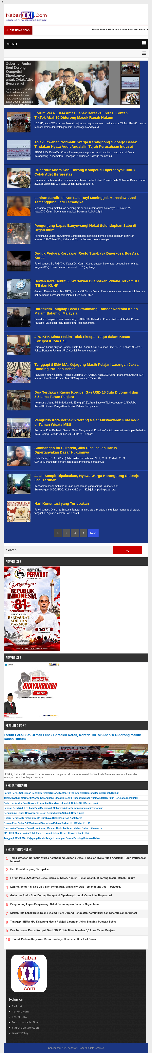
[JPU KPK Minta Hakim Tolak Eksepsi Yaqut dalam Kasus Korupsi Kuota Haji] (18, 354)
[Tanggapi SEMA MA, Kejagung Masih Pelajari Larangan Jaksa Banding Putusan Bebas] (18, 382)
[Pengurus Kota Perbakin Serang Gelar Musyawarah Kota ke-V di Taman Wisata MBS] (18, 438)
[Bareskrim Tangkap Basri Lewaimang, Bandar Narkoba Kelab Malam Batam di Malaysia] (18, 327)
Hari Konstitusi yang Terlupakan (61, 504)
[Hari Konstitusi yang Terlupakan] (18, 521)
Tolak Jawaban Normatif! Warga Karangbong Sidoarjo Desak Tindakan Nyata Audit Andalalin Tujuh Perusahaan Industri (85, 144)
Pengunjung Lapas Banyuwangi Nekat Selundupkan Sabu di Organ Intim (44, 813)
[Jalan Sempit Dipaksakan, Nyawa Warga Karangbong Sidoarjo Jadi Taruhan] (18, 493)
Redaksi (17, 1006)
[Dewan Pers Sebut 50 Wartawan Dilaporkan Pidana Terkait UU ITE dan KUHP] (18, 299)
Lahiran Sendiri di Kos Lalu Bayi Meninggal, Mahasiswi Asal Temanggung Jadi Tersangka (53, 808)
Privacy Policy (20, 1033)
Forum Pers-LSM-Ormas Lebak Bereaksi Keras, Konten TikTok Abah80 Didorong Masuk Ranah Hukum (81, 115)
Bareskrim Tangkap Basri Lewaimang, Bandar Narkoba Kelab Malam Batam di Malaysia (53, 828)
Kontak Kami (19, 1017)
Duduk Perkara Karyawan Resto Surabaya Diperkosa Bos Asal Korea (43, 818)
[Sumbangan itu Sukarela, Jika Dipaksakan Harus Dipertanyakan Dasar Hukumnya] (18, 466)
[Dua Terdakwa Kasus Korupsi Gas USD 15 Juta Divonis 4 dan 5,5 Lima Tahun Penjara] (18, 410)
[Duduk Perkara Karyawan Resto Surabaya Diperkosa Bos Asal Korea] (18, 271)
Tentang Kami (20, 1011)
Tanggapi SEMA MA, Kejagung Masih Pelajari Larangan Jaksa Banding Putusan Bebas (52, 838)
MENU (12, 44)
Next (93, 533)
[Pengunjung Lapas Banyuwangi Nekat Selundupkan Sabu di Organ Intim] (18, 243)
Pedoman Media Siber (25, 1022)
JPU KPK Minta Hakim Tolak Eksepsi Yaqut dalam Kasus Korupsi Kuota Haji (46, 833)
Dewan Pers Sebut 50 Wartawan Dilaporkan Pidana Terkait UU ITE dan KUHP (47, 823)
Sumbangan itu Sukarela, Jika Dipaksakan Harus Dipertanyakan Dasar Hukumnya (75, 450)
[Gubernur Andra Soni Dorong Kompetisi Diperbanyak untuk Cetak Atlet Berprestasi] (18, 188)
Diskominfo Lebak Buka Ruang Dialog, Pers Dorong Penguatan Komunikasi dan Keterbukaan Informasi (73, 912)
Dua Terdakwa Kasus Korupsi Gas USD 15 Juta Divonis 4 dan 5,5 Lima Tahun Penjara (62, 930)
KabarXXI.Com (76, 1048)
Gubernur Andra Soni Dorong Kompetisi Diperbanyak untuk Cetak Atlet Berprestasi (19, 73)
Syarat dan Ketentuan (25, 1027)
